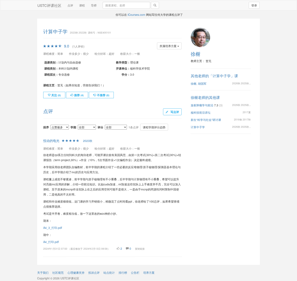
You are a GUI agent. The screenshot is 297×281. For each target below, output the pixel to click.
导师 (94, 5)
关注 (56, 95)
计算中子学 (198, 127)
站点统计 (109, 272)
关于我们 (42, 272)
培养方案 (149, 272)
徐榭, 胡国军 (198, 83)
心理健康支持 (75, 272)
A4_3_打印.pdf (52, 228)
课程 (82, 5)
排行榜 (123, 272)
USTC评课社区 (49, 5)
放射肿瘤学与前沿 (202, 105)
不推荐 (102, 95)
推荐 (78, 95)
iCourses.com (136, 15)
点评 (70, 5)
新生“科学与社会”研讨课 (206, 120)
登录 (254, 5)
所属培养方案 (168, 46)
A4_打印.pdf (51, 242)
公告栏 (135, 272)
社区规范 (58, 272)
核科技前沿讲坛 (201, 112)
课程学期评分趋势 (154, 127)
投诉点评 (94, 272)
